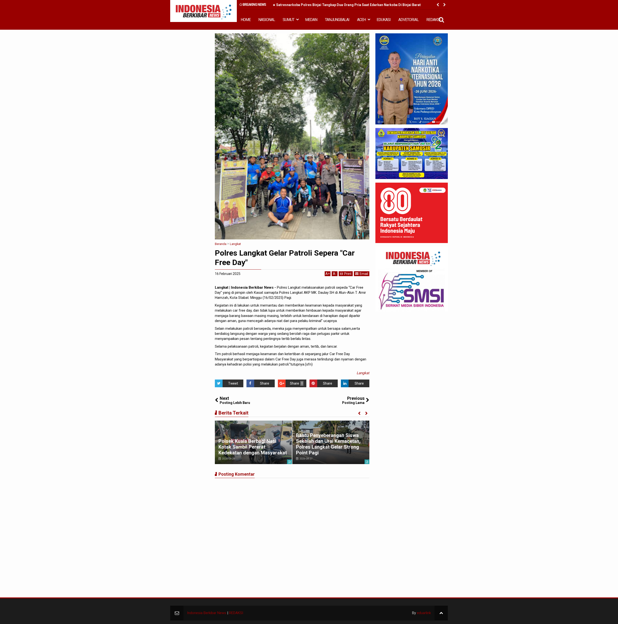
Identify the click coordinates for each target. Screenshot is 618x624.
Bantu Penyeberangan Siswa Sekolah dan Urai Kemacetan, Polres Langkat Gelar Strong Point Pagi (328, 444)
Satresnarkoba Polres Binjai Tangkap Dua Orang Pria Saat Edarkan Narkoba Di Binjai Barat (348, 5)
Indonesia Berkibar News (206, 613)
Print (347, 274)
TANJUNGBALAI (337, 19)
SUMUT (288, 19)
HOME (246, 19)
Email (364, 274)
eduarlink (424, 613)
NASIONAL (266, 19)
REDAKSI (433, 19)
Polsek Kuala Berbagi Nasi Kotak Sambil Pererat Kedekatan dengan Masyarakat (252, 447)
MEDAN (311, 19)
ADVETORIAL (408, 19)
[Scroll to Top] (441, 613)
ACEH (361, 19)
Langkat (363, 373)
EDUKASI (384, 19)
